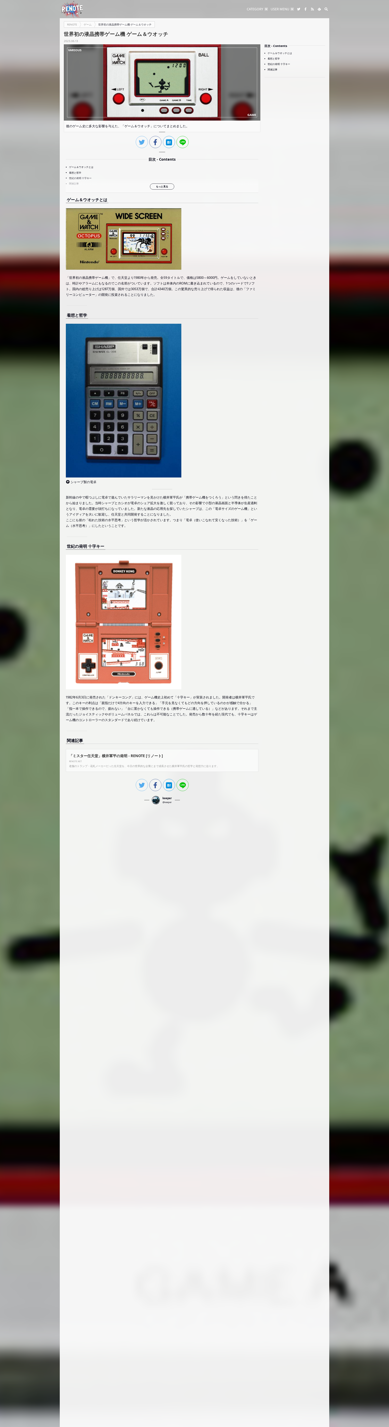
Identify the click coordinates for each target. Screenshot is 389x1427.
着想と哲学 (75, 172)
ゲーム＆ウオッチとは (81, 167)
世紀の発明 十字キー (80, 178)
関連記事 (74, 183)
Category (255, 9)
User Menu (280, 9)
